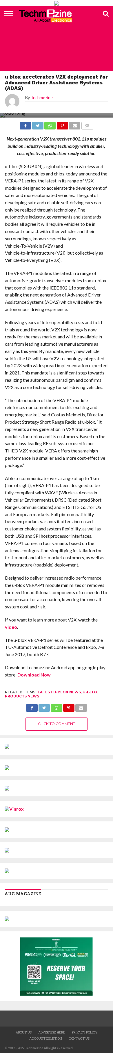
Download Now (34, 674)
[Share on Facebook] (31, 706)
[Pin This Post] (68, 706)
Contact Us (79, 1038)
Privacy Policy (84, 1032)
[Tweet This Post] (44, 706)
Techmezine (42, 97)
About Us (24, 1032)
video (11, 627)
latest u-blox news (59, 692)
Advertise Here (51, 1032)
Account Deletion (45, 1038)
